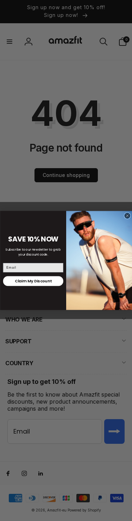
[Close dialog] (127, 216)
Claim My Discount (32, 281)
